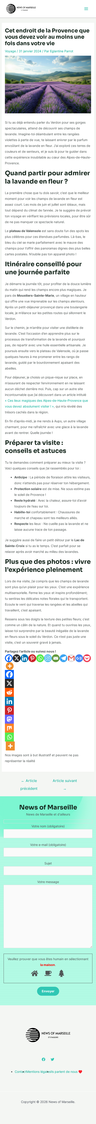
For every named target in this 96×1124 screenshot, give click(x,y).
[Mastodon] (9, 719)
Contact (20, 1071)
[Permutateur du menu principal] (86, 8)
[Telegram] (63, 658)
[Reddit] (9, 692)
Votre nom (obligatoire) (48, 826)
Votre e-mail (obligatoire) (48, 845)
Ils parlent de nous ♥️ (66, 1071)
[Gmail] (71, 658)
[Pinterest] (32, 658)
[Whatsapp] (40, 658)
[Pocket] (87, 658)
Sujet (48, 863)
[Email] (56, 658)
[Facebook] (9, 658)
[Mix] (9, 728)
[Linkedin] (24, 658)
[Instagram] (48, 658)
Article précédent (29, 781)
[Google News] (79, 658)
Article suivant (65, 781)
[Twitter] (52, 1059)
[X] (17, 658)
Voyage (10, 51)
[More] (10, 666)
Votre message (48, 882)
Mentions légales (38, 1071)
